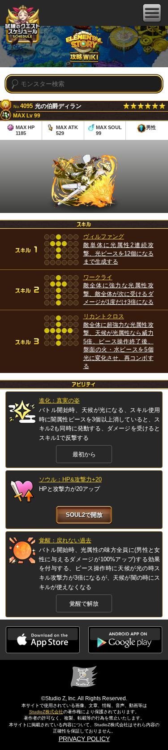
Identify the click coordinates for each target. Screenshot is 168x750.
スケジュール (22, 26)
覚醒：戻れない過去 (65, 540)
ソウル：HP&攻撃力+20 (70, 479)
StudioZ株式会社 (46, 711)
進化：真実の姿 (59, 400)
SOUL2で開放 (84, 515)
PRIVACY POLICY (84, 738)
